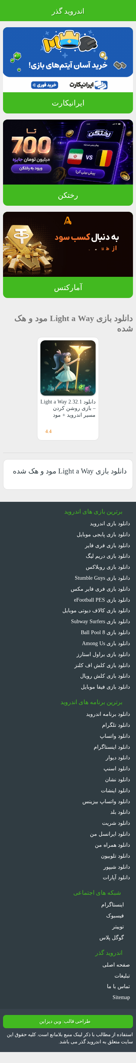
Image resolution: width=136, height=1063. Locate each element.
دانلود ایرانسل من (110, 834)
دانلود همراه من (112, 845)
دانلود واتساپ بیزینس (106, 801)
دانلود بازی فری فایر (107, 545)
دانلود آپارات (116, 877)
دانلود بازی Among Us (106, 643)
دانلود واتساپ (115, 736)
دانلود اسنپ (117, 768)
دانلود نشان (117, 779)
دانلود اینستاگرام (112, 747)
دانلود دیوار (118, 757)
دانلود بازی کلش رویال (105, 676)
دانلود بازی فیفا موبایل (105, 687)
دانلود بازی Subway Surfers (100, 621)
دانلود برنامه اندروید (108, 714)
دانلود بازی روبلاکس (108, 567)
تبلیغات (122, 976)
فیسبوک (115, 915)
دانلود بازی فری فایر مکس (100, 589)
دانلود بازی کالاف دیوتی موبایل (96, 610)
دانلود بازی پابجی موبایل (103, 534)
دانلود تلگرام (116, 725)
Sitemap (121, 997)
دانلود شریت (116, 823)
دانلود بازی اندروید (110, 523)
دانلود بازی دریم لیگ (108, 556)
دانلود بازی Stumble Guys (102, 578)
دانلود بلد (120, 812)
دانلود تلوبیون (115, 856)
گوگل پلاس (112, 937)
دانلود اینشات (115, 790)
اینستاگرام (113, 905)
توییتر (118, 926)
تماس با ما (118, 986)
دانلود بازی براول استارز (103, 654)
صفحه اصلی (116, 965)
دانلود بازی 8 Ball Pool (105, 632)
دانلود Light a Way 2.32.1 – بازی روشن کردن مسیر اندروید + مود (68, 408)
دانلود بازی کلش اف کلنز (102, 665)
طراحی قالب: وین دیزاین (64, 1021)
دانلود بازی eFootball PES (102, 600)
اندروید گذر (68, 11)
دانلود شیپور (117, 867)
